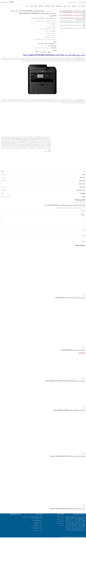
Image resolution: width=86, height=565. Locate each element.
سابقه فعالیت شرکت (60, 523)
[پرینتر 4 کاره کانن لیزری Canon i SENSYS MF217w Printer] (75, 423)
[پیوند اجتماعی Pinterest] (49, 50)
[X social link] (50, 50)
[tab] (49, 51)
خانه (55, 10)
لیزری (2, 193)
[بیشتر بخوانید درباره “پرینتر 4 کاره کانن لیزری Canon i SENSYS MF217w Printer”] (83, 453)
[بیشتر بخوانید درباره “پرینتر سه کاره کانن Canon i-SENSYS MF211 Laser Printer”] (83, 506)
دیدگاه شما (82, 214)
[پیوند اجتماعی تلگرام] (46, 50)
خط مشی (62, 525)
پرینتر (53, 10)
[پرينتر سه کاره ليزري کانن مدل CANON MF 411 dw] (75, 258)
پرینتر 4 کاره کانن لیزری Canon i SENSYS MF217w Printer (67, 456)
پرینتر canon (48, 10)
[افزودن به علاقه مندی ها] (73, 295)
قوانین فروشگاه (61, 516)
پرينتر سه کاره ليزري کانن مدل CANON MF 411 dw (70, 297)
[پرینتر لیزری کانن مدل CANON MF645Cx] (75, 311)
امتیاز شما (83, 210)
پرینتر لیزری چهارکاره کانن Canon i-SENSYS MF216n (69, 410)
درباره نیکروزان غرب (60, 518)
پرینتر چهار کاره (38, 47)
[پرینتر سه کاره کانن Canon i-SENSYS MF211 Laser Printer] (75, 469)
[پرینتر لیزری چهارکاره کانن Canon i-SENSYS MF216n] (75, 394)
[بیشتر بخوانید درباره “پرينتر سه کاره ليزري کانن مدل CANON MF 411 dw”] (83, 295)
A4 (1, 183)
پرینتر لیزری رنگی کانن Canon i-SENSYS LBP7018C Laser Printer (65, 381)
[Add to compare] (76, 295)
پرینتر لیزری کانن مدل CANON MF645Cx (73, 350)
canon (2, 171)
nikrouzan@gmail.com (35, 527)
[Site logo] (82, 2)
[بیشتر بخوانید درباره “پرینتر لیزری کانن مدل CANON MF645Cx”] (83, 347)
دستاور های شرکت (60, 520)
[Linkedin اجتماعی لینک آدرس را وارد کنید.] (47, 50)
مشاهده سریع (80, 295)
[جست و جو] (16, 2)
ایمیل (83, 235)
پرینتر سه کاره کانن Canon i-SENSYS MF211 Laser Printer (67, 508)
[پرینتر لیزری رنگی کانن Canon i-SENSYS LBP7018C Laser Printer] (75, 365)
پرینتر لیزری (49, 47)
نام (84, 229)
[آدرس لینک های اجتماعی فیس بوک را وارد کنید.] (52, 50)
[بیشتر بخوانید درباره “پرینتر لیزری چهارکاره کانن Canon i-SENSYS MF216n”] (83, 407)
